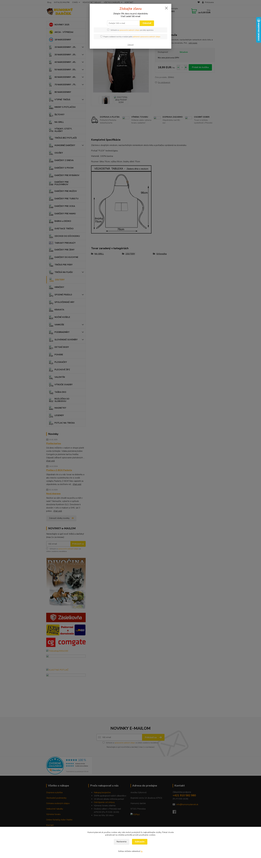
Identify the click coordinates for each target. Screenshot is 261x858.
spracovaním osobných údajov (129, 30)
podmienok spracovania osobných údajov (146, 37)
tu (141, 851)
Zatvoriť (130, 45)
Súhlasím (140, 841)
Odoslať (147, 23)
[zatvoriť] (166, 8)
